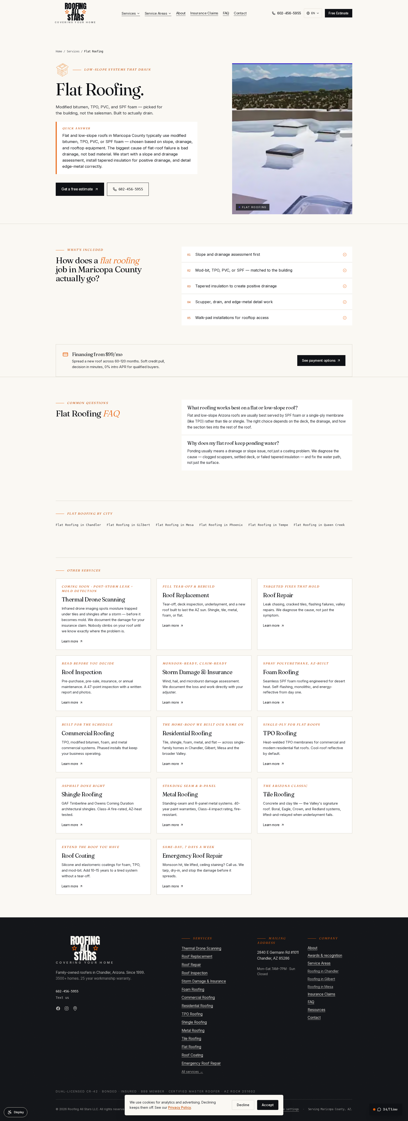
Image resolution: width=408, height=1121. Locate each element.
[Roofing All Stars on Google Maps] (75, 1008)
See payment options (319, 360)
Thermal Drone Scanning (201, 948)
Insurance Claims (204, 13)
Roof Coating (192, 1055)
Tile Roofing (191, 1038)
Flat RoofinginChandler (78, 525)
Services (129, 13)
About (181, 13)
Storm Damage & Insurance (204, 981)
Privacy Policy (179, 1107)
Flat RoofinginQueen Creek (319, 525)
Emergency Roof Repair (201, 1063)
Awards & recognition (325, 955)
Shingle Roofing (194, 1022)
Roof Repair (191, 964)
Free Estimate (338, 13)
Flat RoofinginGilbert (128, 525)
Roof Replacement (197, 956)
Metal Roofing (193, 1030)
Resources (316, 1010)
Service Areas (156, 13)
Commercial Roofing (198, 997)
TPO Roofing (192, 1014)
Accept (268, 1105)
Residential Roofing (197, 1005)
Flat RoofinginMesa (175, 525)
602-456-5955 (289, 13)
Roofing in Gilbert (321, 979)
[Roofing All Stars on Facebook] (58, 1008)
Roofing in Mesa (320, 987)
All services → (192, 1072)
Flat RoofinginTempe (268, 525)
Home (59, 51)
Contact (240, 13)
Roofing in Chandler (323, 971)
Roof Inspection (195, 973)
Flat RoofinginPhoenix (221, 525)
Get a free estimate (77, 189)
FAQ (226, 13)
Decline (243, 1105)
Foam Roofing (193, 989)
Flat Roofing (191, 1047)
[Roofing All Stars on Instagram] (66, 1008)
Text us (62, 997)
